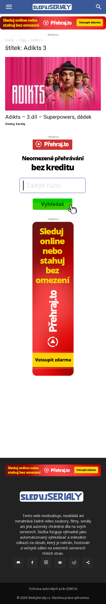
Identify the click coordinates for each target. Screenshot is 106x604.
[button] (9, 7)
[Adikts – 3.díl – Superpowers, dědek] (53, 84)
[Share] (88, 563)
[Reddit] (74, 563)
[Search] (99, 7)
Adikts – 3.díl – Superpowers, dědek (48, 117)
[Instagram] (46, 562)
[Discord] (18, 563)
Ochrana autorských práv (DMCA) (53, 589)
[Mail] (60, 563)
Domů (9, 40)
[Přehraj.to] (53, 22)
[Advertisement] (53, 408)
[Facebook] (32, 563)
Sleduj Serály (15, 124)
